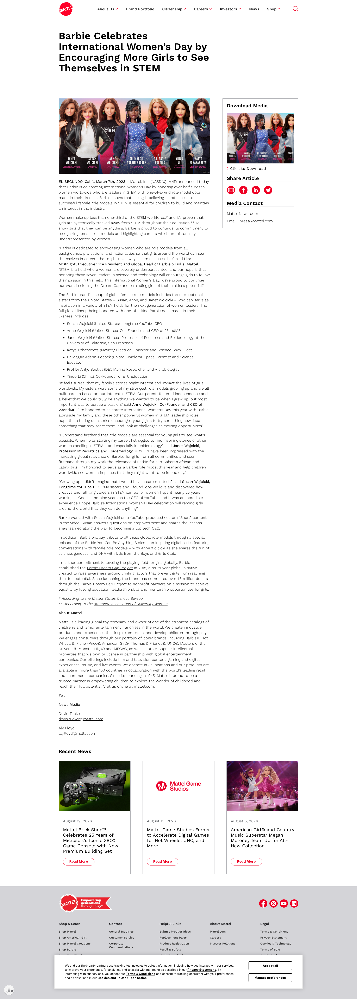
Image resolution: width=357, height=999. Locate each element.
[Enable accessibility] (9, 990)
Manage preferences (270, 977)
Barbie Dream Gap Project (110, 568)
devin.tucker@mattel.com (81, 719)
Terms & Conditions (140, 973)
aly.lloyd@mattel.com (77, 733)
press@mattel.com (256, 221)
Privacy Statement (201, 969)
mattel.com (144, 686)
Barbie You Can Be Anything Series (115, 542)
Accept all (270, 965)
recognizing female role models (86, 233)
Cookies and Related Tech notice (122, 978)
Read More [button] (78, 861)
